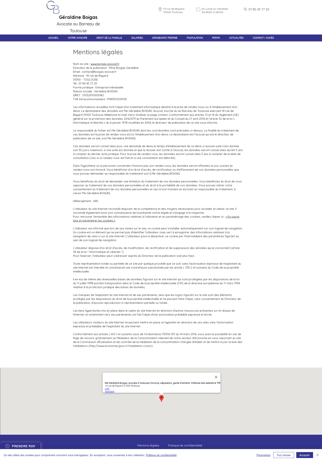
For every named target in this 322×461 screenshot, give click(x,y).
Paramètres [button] (263, 455)
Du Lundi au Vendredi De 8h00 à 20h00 (215, 10)
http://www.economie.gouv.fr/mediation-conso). (121, 346)
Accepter (304, 455)
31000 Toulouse (173, 12)
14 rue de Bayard (173, 8)
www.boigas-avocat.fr (105, 64)
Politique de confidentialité (161, 455)
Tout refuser (284, 455)
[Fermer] (317, 455)
